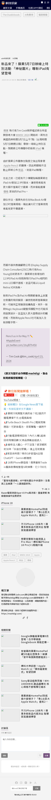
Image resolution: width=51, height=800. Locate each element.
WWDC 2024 (25, 555)
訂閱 (36, 788)
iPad (13, 555)
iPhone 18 (7, 502)
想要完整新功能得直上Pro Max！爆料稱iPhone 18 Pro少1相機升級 (35, 542)
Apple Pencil (9, 560)
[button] (45, 2)
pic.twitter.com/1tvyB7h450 (21, 345)
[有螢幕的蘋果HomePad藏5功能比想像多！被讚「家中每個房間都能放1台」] (10, 655)
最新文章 (7, 7)
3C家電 (15, 58)
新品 (21, 560)
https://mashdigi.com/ (11, 613)
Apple (37, 555)
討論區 (4, 728)
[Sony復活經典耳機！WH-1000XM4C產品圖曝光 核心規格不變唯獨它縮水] (10, 685)
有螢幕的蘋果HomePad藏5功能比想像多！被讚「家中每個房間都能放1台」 (34, 654)
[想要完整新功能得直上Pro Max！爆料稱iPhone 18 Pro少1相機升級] (10, 543)
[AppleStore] (35, 782)
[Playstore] (30, 782)
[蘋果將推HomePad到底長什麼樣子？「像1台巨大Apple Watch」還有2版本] (10, 514)
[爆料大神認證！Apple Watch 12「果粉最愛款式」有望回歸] (10, 670)
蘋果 (5, 555)
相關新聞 (6, 629)
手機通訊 (20, 7)
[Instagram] (21, 782)
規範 (4, 755)
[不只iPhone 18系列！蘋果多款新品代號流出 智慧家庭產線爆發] (10, 528)
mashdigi (34, 373)
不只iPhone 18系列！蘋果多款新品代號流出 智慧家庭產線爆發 (35, 527)
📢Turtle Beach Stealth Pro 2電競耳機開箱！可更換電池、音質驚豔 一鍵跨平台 (25, 426)
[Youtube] (41, 2)
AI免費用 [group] (29, 14)
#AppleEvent (13, 340)
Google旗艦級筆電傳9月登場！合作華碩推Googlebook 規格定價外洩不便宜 (35, 639)
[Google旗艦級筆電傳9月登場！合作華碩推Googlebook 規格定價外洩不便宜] (10, 641)
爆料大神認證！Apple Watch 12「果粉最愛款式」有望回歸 (34, 669)
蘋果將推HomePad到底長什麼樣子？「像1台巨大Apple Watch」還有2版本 (35, 512)
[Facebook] (16, 782)
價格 (29, 560)
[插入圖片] (40, 755)
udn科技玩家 (5, 58)
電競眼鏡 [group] (42, 14)
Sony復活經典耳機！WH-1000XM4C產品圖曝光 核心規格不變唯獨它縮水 (35, 683)
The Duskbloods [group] (11, 14)
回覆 (46, 755)
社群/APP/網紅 (35, 7)
